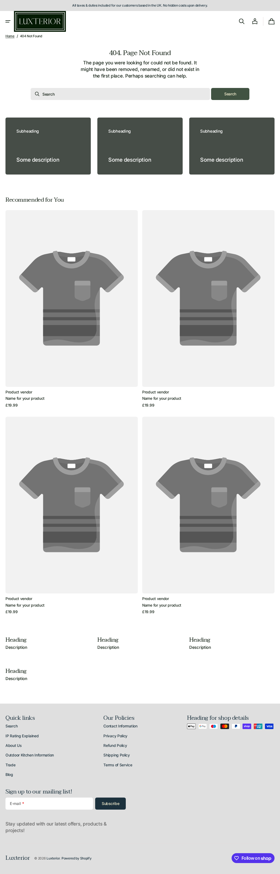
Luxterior (53, 858)
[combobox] (120, 94)
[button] (8, 21)
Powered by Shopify (77, 858)
